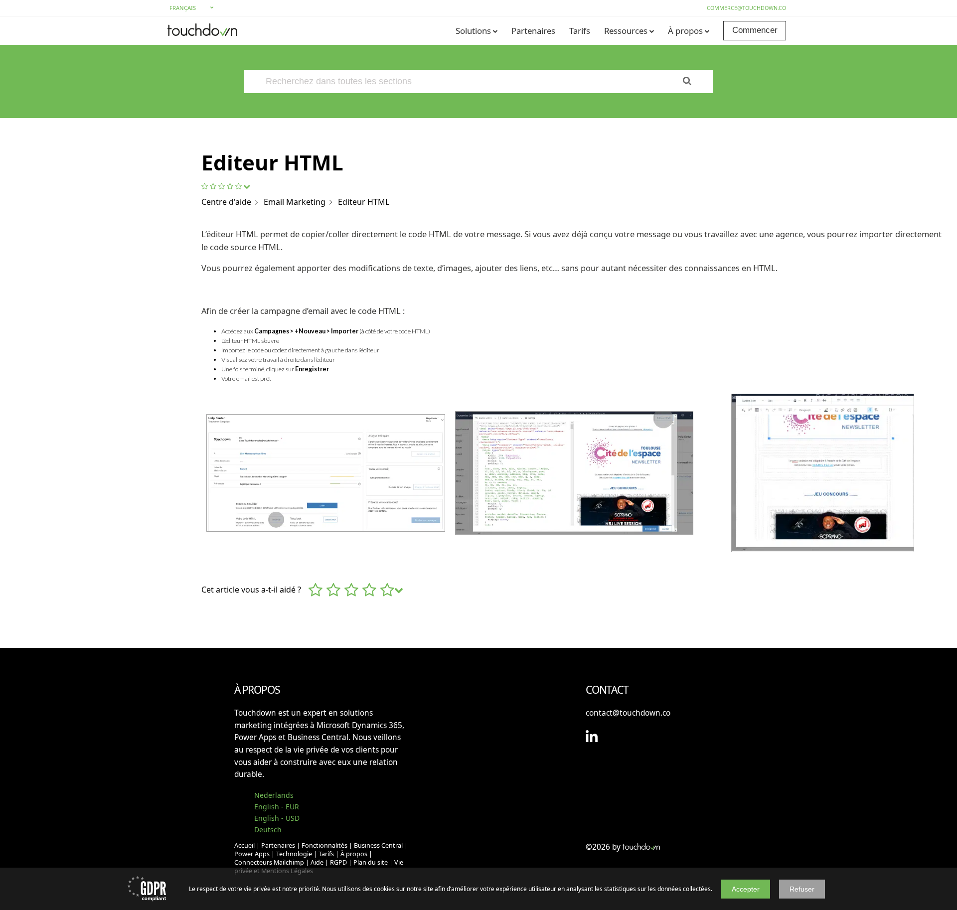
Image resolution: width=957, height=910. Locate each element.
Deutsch (268, 829)
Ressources (625, 30)
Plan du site (370, 862)
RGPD (338, 862)
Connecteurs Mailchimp (269, 862)
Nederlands (274, 795)
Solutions (473, 30)
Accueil (244, 845)
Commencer (755, 30)
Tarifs (579, 30)
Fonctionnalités (324, 845)
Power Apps (252, 854)
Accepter (746, 889)
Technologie (294, 854)
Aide (317, 862)
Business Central (378, 845)
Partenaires (533, 30)
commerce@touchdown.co (746, 7)
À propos (685, 30)
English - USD (277, 818)
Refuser (802, 889)
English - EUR (276, 806)
